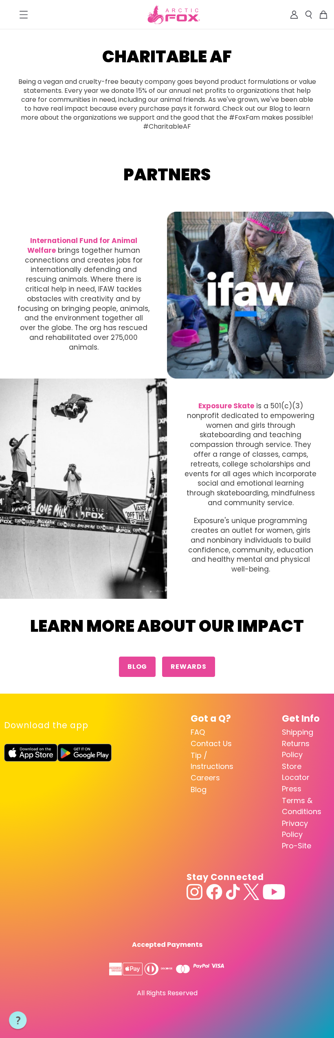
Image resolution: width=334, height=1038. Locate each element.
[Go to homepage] (173, 14)
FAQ (198, 732)
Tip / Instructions (212, 760)
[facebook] (214, 892)
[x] (251, 892)
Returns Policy (296, 749)
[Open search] (309, 15)
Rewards (189, 666)
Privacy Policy (295, 828)
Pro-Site (296, 846)
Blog (137, 666)
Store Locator (296, 771)
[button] (18, 1020)
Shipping (297, 732)
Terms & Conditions (301, 806)
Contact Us (211, 743)
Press (291, 789)
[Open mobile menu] (24, 15)
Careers (205, 778)
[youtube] (274, 892)
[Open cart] (323, 15)
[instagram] (195, 892)
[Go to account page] (294, 15)
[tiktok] (233, 892)
